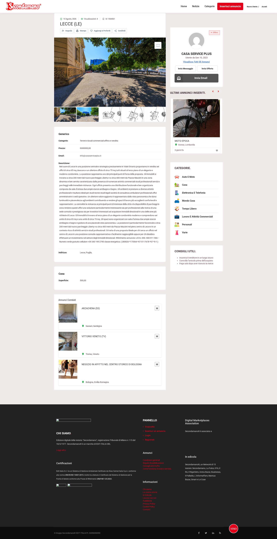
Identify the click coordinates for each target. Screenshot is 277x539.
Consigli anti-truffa (151, 466)
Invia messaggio (185, 68)
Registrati (149, 439)
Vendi (233, 528)
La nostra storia (150, 492)
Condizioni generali (151, 460)
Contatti (146, 509)
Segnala (68, 31)
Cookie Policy (149, 506)
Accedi (264, 7)
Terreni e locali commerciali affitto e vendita (99, 141)
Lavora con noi (149, 498)
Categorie (210, 6)
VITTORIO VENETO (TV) (94, 336)
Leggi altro (61, 450)
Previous (53, 72)
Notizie (195, 6)
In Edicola (147, 495)
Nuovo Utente (252, 7)
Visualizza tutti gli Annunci (196, 62)
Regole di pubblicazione (153, 463)
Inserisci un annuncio (155, 431)
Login (147, 435)
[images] (110, 72)
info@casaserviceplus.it (90, 156)
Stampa (82, 31)
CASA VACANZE (185, 141)
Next (165, 72)
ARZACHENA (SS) (91, 308)
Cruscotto (150, 426)
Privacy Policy (149, 504)
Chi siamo (147, 489)
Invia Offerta (207, 68)
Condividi (121, 31)
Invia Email (200, 77)
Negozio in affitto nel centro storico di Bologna (112, 364)
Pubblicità (147, 501)
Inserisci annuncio (230, 6)
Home (184, 6)
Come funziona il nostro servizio (157, 469)
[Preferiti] (157, 308)
